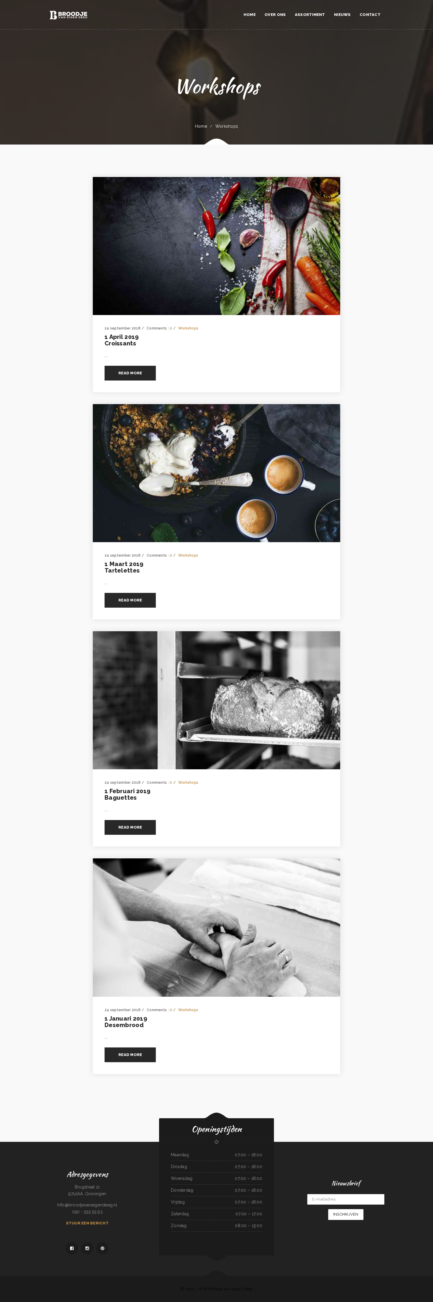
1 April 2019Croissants (122, 340)
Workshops (226, 126)
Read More (130, 373)
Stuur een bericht (87, 1223)
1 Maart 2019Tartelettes (124, 567)
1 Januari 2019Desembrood (126, 1022)
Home (201, 126)
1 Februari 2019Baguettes (128, 794)
